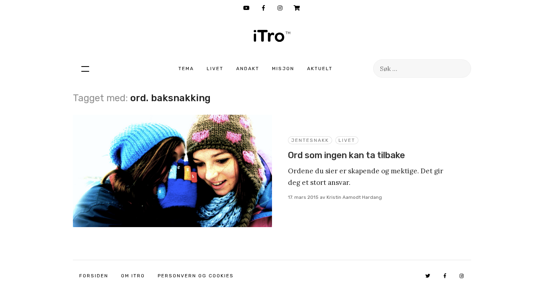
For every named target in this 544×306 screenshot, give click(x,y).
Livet (215, 68)
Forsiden (93, 276)
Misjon (283, 68)
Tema (186, 68)
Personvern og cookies (196, 276)
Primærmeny (85, 68)
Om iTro (133, 276)
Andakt (247, 68)
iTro (272, 36)
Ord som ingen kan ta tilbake (346, 155)
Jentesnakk (310, 140)
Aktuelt (320, 68)
